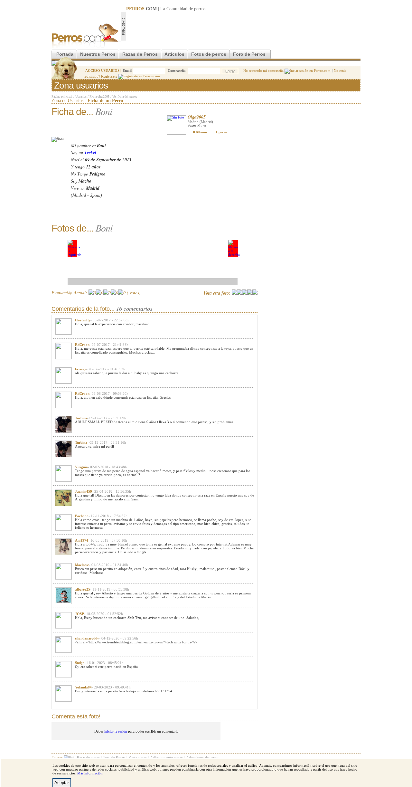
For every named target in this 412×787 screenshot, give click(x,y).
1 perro (221, 132)
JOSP (79, 614)
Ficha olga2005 (99, 96)
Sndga (80, 663)
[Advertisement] (243, 26)
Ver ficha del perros (124, 96)
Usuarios (81, 96)
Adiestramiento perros (166, 757)
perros (199, 8)
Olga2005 (197, 117)
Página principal (62, 96)
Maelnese (82, 565)
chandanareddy (87, 638)
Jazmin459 (83, 491)
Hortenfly (82, 320)
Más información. (90, 773)
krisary (80, 369)
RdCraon (82, 344)
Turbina (81, 418)
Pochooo (82, 516)
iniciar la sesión (115, 731)
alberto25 (82, 589)
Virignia (81, 467)
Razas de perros (88, 757)
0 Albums (200, 132)
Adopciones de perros (202, 757)
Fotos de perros (208, 54)
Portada (64, 54)
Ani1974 (81, 540)
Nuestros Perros (98, 54)
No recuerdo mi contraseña (264, 70)
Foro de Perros (249, 54)
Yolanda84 (83, 687)
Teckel (90, 152)
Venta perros (137, 757)
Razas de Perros (140, 54)
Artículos (174, 54)
